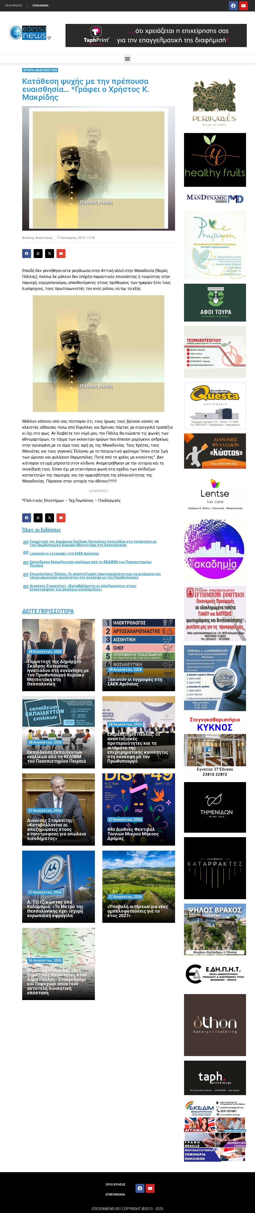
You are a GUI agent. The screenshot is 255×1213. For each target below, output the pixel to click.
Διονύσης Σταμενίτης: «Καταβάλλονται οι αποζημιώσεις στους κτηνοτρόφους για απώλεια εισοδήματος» (83, 587)
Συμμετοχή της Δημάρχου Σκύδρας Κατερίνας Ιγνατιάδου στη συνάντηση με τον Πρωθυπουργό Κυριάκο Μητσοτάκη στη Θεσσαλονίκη (93, 543)
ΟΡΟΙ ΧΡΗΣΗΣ (13, 5)
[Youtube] (243, 5)
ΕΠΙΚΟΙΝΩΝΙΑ (41, 5)
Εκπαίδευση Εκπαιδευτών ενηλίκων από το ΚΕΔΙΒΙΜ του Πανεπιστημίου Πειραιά (91, 563)
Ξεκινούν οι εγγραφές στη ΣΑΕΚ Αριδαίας (64, 553)
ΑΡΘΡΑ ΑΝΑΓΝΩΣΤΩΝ (40, 70)
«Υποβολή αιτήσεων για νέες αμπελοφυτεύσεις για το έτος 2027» (137, 911)
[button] (128, 59)
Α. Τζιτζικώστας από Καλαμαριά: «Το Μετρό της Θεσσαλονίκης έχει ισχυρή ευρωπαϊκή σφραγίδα (55, 908)
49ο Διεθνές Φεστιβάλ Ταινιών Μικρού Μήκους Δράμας (133, 834)
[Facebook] (233, 5)
